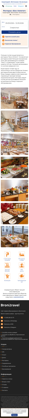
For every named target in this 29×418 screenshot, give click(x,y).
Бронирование (6, 369)
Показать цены (14, 32)
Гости (3, 26)
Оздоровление (6, 363)
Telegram (21, 6)
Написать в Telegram (10, 327)
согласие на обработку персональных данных (16, 412)
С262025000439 (18, 297)
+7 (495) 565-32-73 (9, 317)
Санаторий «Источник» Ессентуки (14, 2)
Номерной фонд (7, 349)
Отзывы (4, 384)
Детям (4, 357)
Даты (3, 22)
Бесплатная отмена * (11, 40)
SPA (3, 352)
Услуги (4, 354)
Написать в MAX (8, 324)
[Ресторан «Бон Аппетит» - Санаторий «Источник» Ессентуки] (14, 98)
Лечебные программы (8, 366)
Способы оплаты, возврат (9, 332)
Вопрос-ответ (6, 381)
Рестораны (16, 14)
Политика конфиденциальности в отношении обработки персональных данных (14, 338)
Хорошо (14, 415)
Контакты (5, 390)
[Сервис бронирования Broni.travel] (10, 305)
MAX (15, 6)
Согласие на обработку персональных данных (12, 335)
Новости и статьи (7, 379)
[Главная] (10, 14)
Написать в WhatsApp (10, 321)
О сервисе (5, 387)
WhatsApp (8, 6)
